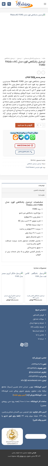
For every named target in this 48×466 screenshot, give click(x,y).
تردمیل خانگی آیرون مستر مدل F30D (12, 297)
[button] (45, 4)
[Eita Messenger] (15, 139)
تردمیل (19, 58)
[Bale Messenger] (21, 139)
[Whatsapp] (32, 139)
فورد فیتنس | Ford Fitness (34, 167)
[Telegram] (27, 139)
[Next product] (43, 72)
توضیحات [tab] (41, 186)
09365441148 (24, 152)
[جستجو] (9, 4)
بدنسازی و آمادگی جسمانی (32, 58)
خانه (43, 58)
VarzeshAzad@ (35, 372)
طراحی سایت (32, 453)
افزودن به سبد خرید (25, 125)
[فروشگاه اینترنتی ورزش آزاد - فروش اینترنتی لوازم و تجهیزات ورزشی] (24, 4)
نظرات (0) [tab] (42, 195)
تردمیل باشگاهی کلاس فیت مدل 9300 (35, 297)
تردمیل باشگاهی (9, 58)
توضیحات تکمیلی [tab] (39, 190)
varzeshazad (23, 146)
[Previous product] (39, 72)
